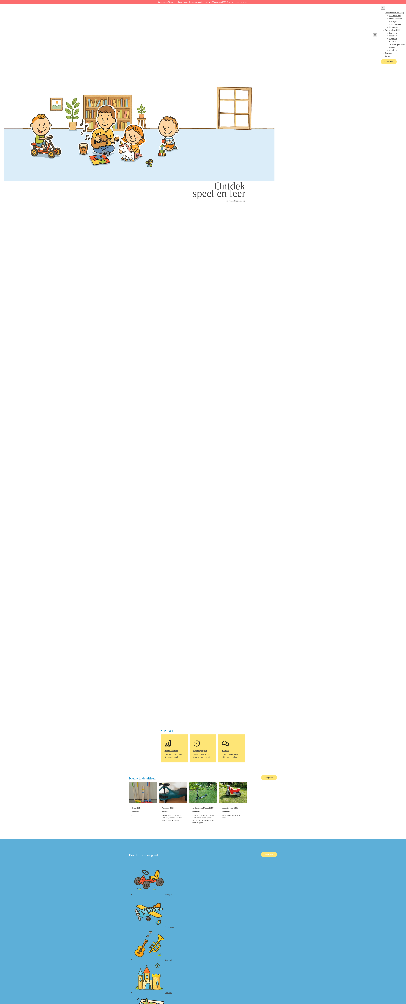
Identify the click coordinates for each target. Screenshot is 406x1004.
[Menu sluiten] (383, 8)
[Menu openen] (375, 35)
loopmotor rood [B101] (230, 808)
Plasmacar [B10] (168, 808)
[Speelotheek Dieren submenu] (402, 13)
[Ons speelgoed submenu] (398, 30)
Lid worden (388, 61)
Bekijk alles (269, 778)
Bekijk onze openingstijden (237, 2)
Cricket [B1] (136, 808)
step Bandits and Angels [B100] (203, 808)
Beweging (135, 811)
